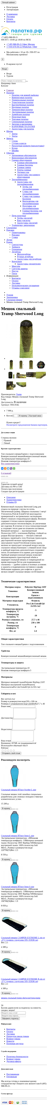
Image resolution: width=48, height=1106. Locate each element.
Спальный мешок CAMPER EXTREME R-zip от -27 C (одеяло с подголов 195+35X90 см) (23, 980)
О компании (12, 14)
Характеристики (13, 500)
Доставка (10, 16)
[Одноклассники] (5, 468)
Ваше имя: (6, 706)
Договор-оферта (13, 1061)
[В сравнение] (7, 476)
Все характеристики (10, 463)
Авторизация (12, 9)
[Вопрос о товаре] (2, 476)
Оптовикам (11, 1076)
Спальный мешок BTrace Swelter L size (18, 790)
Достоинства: (7, 718)
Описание (11, 497)
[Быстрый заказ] (12, 952)
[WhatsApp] (14, 468)
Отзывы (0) (11, 502)
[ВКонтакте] (2, 468)
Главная (10, 90)
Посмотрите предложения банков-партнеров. (27, 425)
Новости (10, 1041)
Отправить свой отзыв (11, 753)
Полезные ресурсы (14, 1043)
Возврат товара (13, 1039)
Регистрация (12, 7)
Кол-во (9, 415)
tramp (37, 998)
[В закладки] (4, 476)
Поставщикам (12, 1074)
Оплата (9, 19)
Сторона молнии (8, 438)
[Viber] (11, 468)
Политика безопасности (17, 1056)
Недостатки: (6, 729)
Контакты (10, 21)
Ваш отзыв (6, 741)
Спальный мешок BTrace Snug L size (17, 835)
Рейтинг (5, 748)
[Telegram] (8, 468)
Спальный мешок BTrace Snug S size (17, 886)
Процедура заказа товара (17, 1036)
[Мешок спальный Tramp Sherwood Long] (26, 358)
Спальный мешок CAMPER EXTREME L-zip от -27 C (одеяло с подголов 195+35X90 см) (23, 939)
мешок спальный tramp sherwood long (18, 998)
